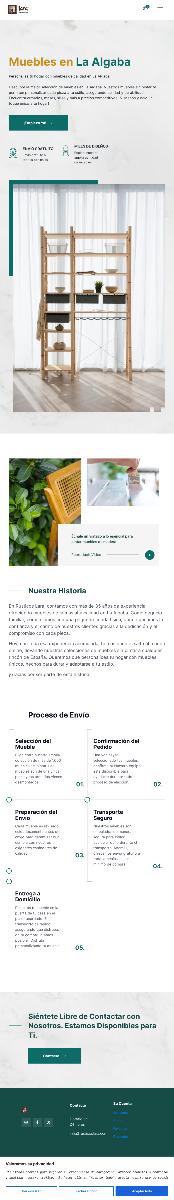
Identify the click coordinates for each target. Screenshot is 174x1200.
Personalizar (31, 1191)
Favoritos (120, 1128)
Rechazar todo (86, 1191)
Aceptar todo (142, 1191)
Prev (152, 409)
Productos (120, 1136)
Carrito (118, 1120)
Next (163, 409)
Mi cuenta (120, 1113)
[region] (87, 1178)
